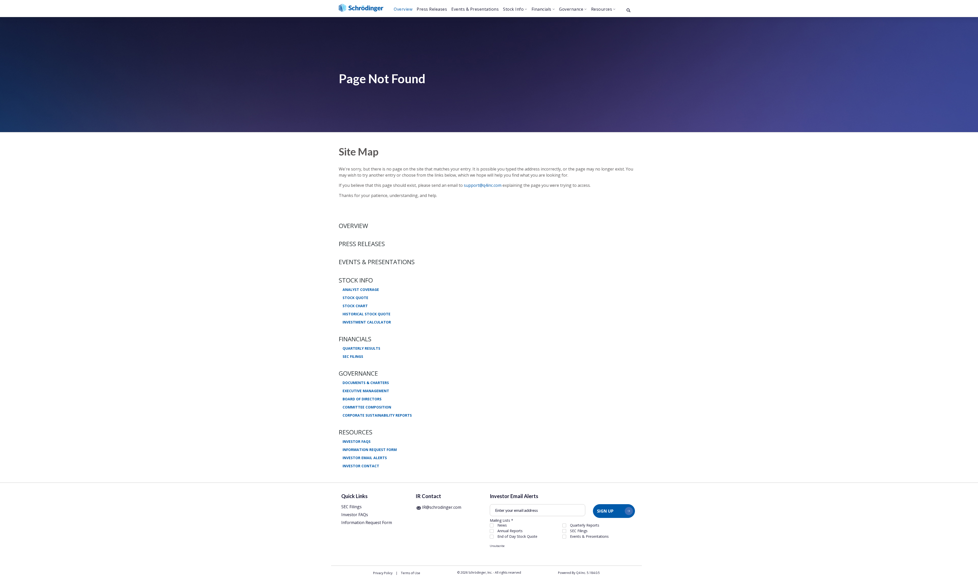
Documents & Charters (366, 382)
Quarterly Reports (584, 525)
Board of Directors (362, 399)
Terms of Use (410, 573)
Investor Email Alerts (365, 458)
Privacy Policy (382, 573)
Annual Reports (510, 531)
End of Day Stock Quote (517, 536)
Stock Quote (355, 297)
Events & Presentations (377, 262)
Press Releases (362, 244)
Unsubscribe (497, 546)
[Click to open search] (628, 10)
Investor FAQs (357, 441)
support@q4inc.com (482, 185)
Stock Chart (355, 306)
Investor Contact (361, 466)
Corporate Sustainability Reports (377, 415)
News (502, 525)
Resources (355, 432)
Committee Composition (367, 407)
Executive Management (366, 391)
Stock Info (356, 280)
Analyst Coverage (361, 289)
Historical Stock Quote (366, 314)
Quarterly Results (361, 348)
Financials (355, 339)
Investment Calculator (367, 322)
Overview (353, 226)
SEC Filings (353, 356)
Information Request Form (370, 449)
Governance (358, 373)
